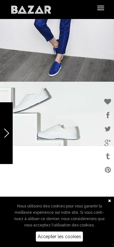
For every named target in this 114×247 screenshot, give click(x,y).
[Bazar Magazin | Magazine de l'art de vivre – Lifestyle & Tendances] (31, 9)
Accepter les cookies (59, 236)
